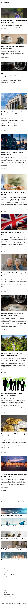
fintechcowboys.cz (5, 2)
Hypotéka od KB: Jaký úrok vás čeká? (11, 559)
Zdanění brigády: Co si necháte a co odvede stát (13, 538)
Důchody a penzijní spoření (6, 289)
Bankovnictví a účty (5, 57)
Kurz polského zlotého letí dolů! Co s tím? (12, 515)
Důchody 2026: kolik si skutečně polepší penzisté (13, 549)
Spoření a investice (4, 85)
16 (18, 501)
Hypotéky (3, 369)
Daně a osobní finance (5, 248)
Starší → (25, 501)
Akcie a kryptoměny (4, 168)
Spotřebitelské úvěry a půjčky (6, 208)
